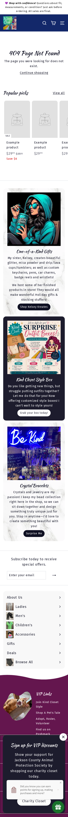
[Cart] (53, 23)
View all (59, 93)
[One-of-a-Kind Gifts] (34, 219)
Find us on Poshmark (43, 732)
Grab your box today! (34, 412)
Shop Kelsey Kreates (34, 306)
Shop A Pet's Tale (48, 712)
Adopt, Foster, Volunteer (46, 721)
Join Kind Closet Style (47, 704)
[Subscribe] (54, 575)
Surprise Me (34, 533)
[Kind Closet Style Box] (34, 347)
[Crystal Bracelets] (34, 453)
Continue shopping (34, 73)
